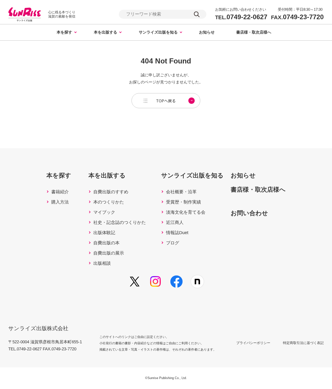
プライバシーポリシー (253, 343)
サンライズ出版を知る (158, 32)
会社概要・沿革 (181, 192)
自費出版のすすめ (110, 192)
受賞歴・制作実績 (183, 202)
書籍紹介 (60, 192)
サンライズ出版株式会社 (38, 328)
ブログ (172, 243)
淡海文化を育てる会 (185, 212)
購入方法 (60, 202)
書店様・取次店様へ (253, 32)
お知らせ (207, 32)
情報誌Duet (177, 232)
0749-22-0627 (241, 17)
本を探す (64, 32)
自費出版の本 (106, 243)
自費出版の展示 (108, 253)
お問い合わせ (249, 213)
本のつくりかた (108, 202)
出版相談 (102, 263)
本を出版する (105, 32)
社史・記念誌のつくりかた (119, 222)
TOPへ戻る (166, 101)
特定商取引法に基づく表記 (303, 343)
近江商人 (174, 222)
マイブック (104, 212)
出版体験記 (104, 232)
